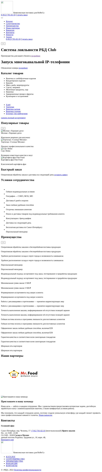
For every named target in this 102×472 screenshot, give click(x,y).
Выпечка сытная (13, 109)
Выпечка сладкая (13, 111)
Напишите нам (7, 440)
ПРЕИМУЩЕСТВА (14, 461)
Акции (9, 37)
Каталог (9, 21)
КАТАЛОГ (10, 457)
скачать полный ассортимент (13, 118)
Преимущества (12, 26)
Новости (9, 35)
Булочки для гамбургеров (16, 114)
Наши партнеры (13, 28)
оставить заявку (61, 175)
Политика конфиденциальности (27, 470)
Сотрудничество (13, 24)
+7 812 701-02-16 (38, 431)
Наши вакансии (45, 415)
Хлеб (8, 105)
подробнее (35, 56)
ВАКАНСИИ (11, 463)
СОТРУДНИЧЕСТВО (15, 459)
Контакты (10, 32)
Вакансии (10, 30)
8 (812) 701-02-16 (8, 15)
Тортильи (10, 107)
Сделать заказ (21, 15)
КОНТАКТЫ (11, 466)
